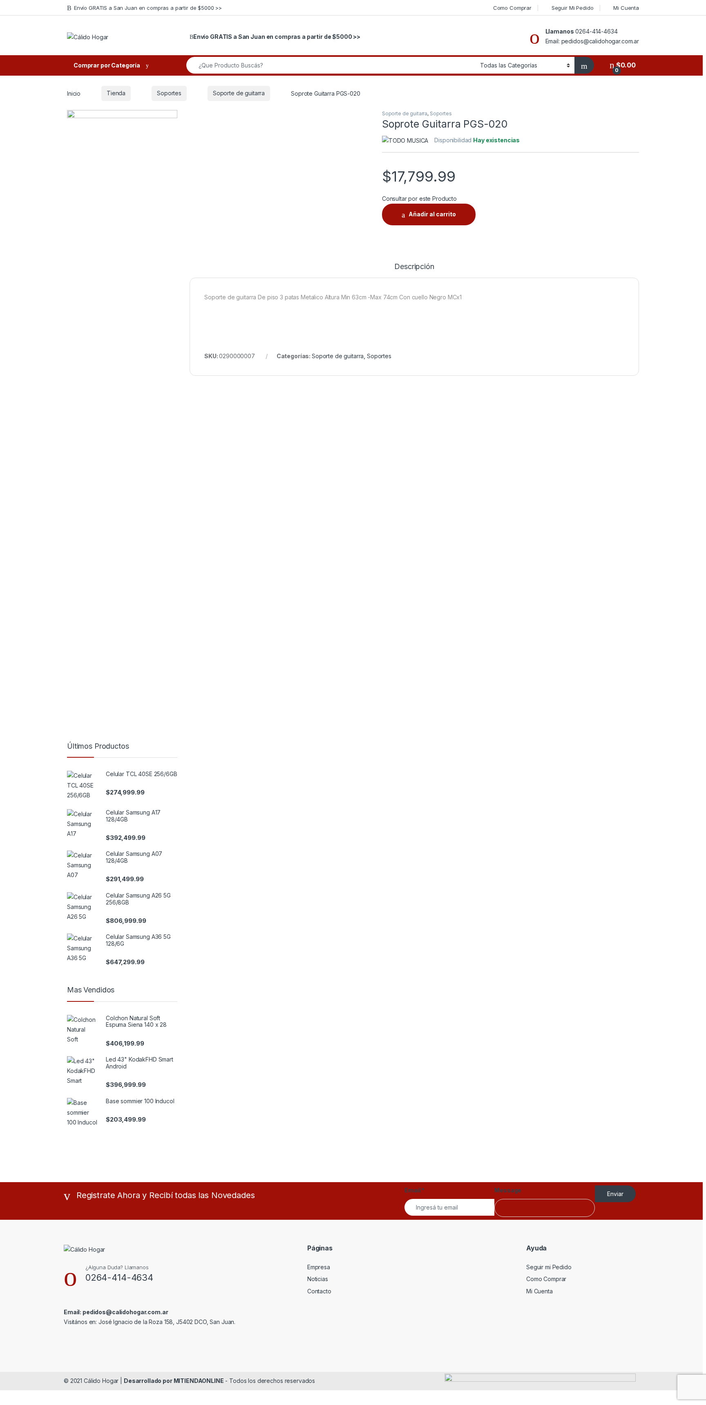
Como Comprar (512, 7)
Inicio (73, 93)
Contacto (319, 1291)
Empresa (318, 1267)
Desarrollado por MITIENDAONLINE (174, 1380)
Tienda (116, 93)
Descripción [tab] (414, 267)
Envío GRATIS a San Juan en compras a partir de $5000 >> (148, 7)
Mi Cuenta (626, 7)
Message (507, 1190)
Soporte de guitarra (239, 93)
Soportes (169, 93)
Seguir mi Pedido (549, 1267)
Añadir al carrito (432, 214)
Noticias (317, 1278)
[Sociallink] (67, 1339)
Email (414, 1190)
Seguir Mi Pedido (573, 7)
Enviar (615, 1193)
